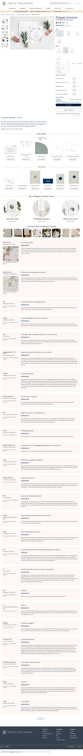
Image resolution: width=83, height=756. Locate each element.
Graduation (12, 8)
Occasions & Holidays (36, 8)
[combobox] (61, 3)
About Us (58, 731)
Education (44, 737)
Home (2, 14)
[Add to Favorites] (48, 18)
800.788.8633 (71, 746)
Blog (57, 735)
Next (5, 48)
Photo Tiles (58, 8)
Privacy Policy (41, 751)
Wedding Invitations (10, 14)
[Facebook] (6, 746)
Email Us (80, 746)
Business (48, 8)
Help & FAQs (73, 735)
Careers (58, 737)
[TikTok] (2, 746)
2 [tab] (42, 192)
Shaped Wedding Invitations (23, 14)
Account (72, 731)
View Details (77, 114)
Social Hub (58, 733)
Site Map (49, 751)
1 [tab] (40, 192)
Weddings (22, 8)
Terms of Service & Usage (30, 751)
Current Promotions (60, 739)
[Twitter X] (4, 746)
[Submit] (71, 3)
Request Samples (74, 737)
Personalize (68, 104)
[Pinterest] (8, 746)
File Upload (72, 733)
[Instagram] (10, 746)
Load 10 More (40, 718)
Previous (5, 17)
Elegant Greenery (6, 262)
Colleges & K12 (69, 8)
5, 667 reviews (67, 25)
